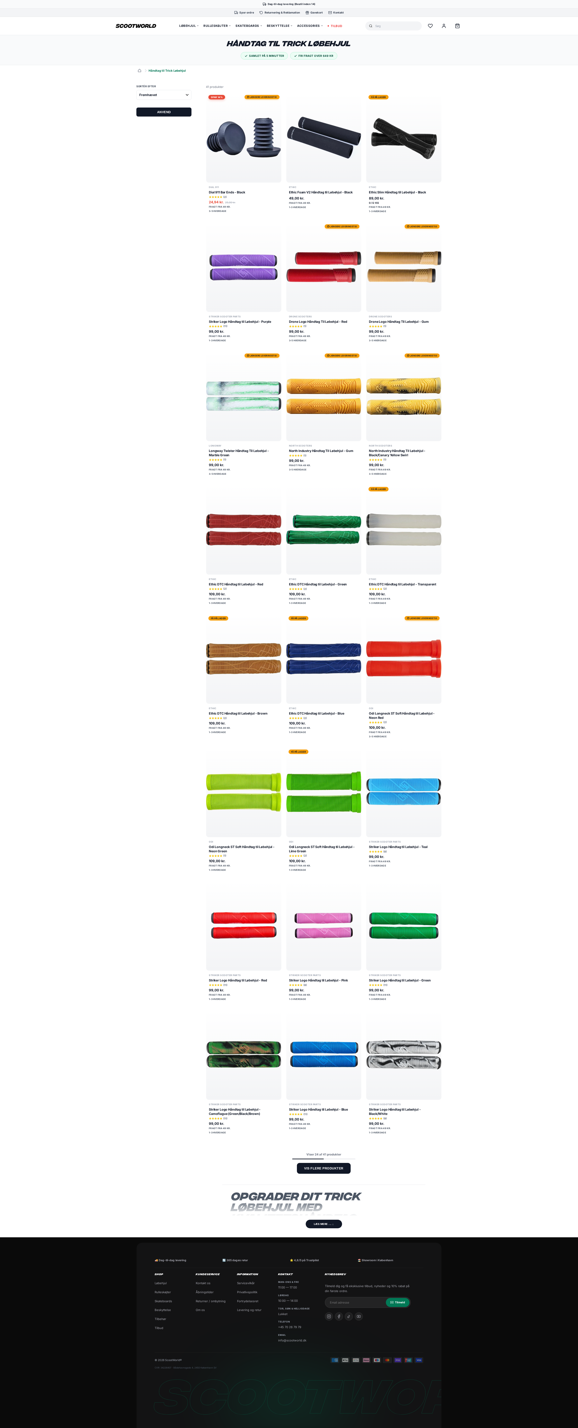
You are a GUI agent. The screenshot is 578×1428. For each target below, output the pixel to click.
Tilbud (159, 1328)
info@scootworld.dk (292, 1340)
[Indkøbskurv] (457, 26)
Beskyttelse (163, 1310)
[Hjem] (139, 70)
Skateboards (163, 1301)
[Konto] (444, 26)
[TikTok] (349, 1316)
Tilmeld (400, 1302)
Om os (200, 1310)
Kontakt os (203, 1283)
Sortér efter (146, 86)
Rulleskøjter (163, 1292)
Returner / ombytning (211, 1301)
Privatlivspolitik (247, 1292)
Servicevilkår (246, 1283)
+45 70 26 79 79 (289, 1327)
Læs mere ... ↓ (324, 1224)
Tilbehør (160, 1319)
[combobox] (396, 26)
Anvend (164, 112)
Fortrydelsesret (247, 1301)
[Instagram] (329, 1316)
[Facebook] (339, 1316)
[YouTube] (359, 1316)
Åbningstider (205, 1292)
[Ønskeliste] (430, 26)
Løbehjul (161, 1283)
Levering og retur (249, 1310)
